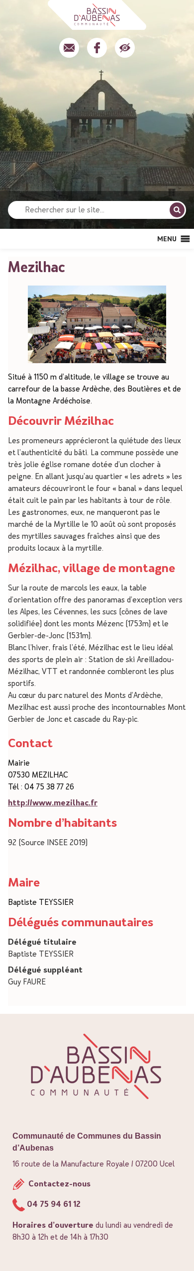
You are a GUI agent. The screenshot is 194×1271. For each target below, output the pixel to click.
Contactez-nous (58, 1183)
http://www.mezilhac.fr (52, 802)
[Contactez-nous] (69, 48)
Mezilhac (36, 267)
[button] (167, 239)
